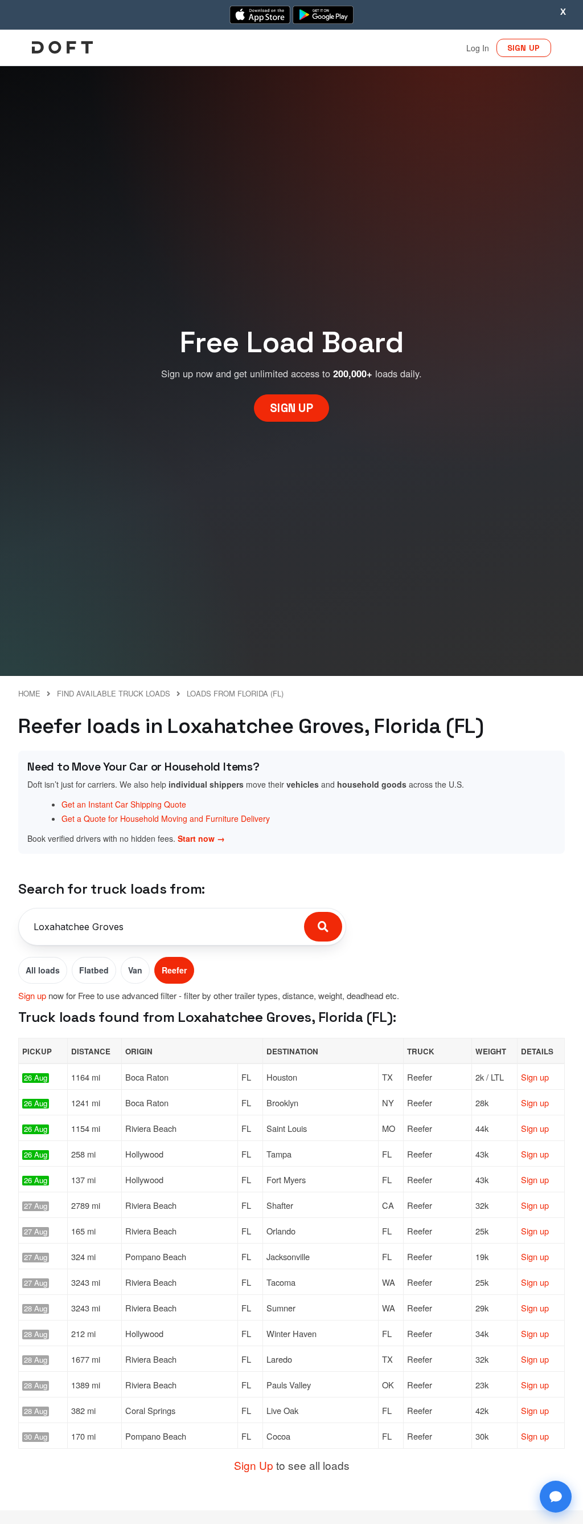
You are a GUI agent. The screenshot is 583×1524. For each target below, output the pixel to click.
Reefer (174, 970)
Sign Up (253, 1465)
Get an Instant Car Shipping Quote (123, 804)
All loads (43, 970)
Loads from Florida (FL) (235, 693)
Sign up (32, 995)
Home (29, 693)
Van (135, 970)
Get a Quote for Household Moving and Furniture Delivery (165, 818)
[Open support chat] (556, 1497)
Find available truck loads (113, 693)
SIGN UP (523, 48)
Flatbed (94, 970)
